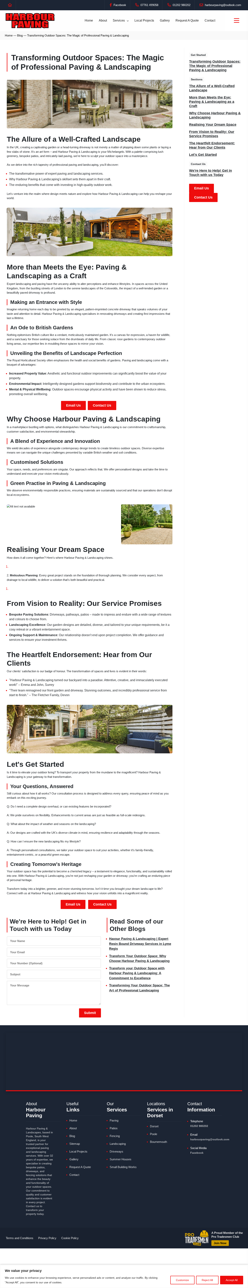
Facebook (119, 5)
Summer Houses (120, 1159)
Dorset (154, 1126)
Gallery (165, 20)
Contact (210, 20)
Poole (153, 1134)
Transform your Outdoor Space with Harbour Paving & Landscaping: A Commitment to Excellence (136, 973)
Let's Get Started (203, 155)
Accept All (232, 1280)
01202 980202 (181, 5)
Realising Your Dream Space (212, 125)
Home (89, 20)
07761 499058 (149, 5)
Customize (182, 1280)
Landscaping (118, 1143)
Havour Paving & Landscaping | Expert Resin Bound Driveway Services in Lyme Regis (140, 944)
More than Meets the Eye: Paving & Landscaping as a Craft (211, 101)
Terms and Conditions (19, 1238)
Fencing (115, 1136)
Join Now (220, 1243)
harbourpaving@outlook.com (222, 5)
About (103, 20)
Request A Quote (187, 20)
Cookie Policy (70, 1238)
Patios (114, 1128)
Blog (20, 35)
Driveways (116, 1151)
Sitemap (74, 1143)
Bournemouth (158, 1141)
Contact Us (102, 405)
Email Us (73, 405)
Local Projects (144, 20)
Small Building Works (123, 1167)
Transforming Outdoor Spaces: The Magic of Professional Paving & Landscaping (214, 66)
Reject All (207, 1280)
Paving (114, 1120)
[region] (124, 1276)
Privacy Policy (47, 1238)
